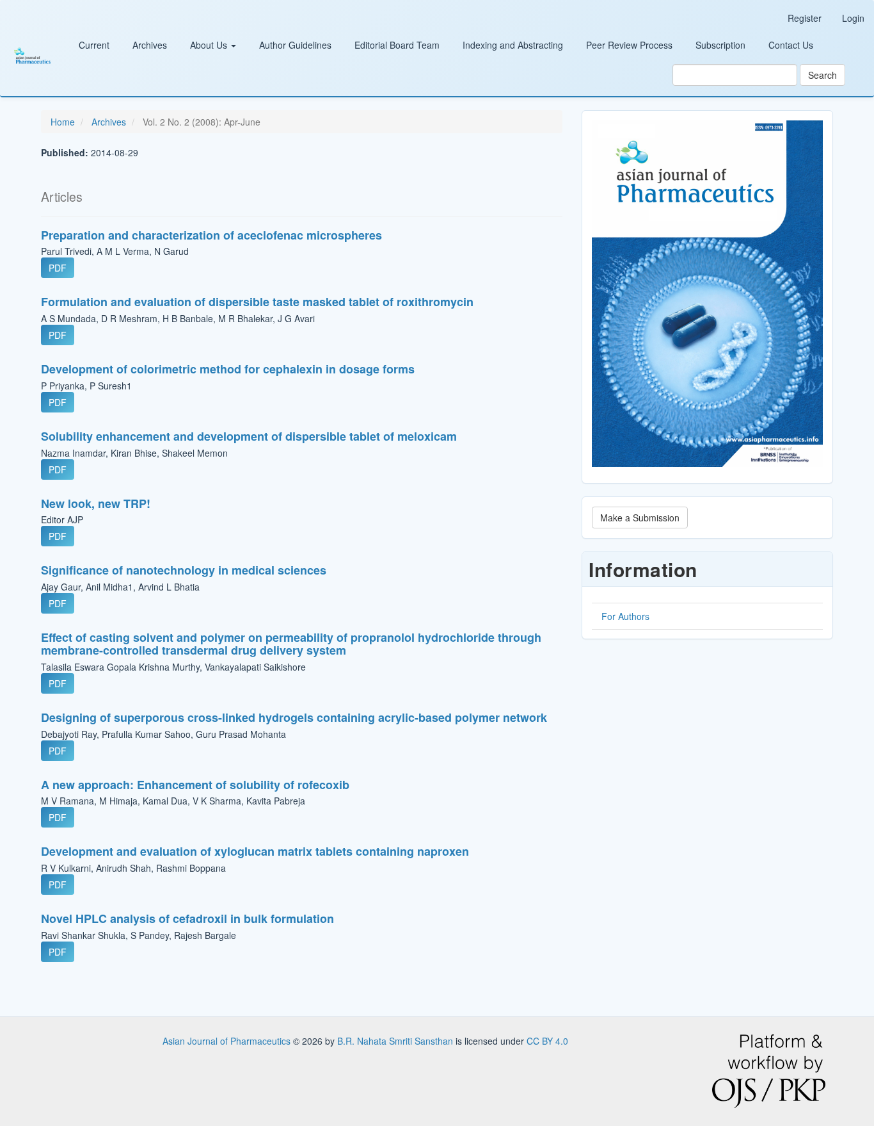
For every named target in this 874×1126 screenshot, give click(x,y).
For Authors (625, 616)
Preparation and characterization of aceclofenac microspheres (211, 235)
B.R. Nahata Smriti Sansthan (396, 1040)
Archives (149, 44)
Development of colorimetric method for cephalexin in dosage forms (228, 369)
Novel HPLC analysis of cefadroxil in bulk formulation (187, 918)
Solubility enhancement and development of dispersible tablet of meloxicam (249, 436)
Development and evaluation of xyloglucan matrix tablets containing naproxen (255, 851)
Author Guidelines (295, 44)
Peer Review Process (629, 44)
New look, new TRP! (95, 503)
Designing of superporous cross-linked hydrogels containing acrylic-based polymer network (294, 717)
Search (822, 75)
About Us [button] (210, 44)
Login (853, 18)
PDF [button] (58, 267)
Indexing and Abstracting (513, 44)
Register (805, 18)
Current (94, 44)
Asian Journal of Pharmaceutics (228, 1040)
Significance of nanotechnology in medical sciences (183, 570)
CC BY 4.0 (547, 1040)
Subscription (720, 44)
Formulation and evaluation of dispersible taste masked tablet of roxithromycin (257, 301)
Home (63, 121)
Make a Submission (639, 517)
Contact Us (790, 44)
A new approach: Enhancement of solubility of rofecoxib (195, 784)
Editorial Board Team (397, 44)
